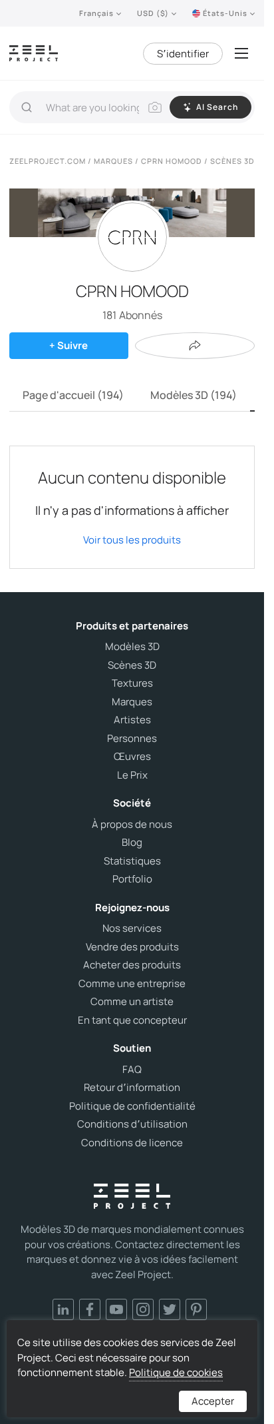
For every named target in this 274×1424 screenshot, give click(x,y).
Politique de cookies (176, 1372)
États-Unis (225, 13)
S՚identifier (183, 54)
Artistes (132, 720)
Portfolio (132, 879)
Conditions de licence (132, 1143)
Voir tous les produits (132, 540)
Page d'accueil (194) (73, 395)
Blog (132, 842)
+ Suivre (68, 345)
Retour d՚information (132, 1087)
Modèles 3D (132, 646)
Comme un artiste (132, 1001)
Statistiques (132, 861)
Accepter (213, 1401)
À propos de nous (132, 824)
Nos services (132, 928)
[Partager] (195, 345)
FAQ (132, 1069)
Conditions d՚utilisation (132, 1124)
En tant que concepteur (132, 1020)
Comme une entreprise (132, 983)
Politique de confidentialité (132, 1106)
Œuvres (132, 756)
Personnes (132, 738)
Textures (132, 683)
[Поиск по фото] (155, 107)
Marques (132, 702)
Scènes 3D (132, 665)
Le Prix (132, 775)
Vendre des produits (132, 947)
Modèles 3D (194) (193, 395)
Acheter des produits (132, 965)
